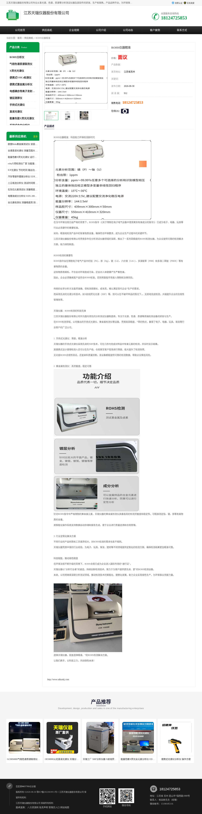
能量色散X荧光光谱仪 (22, 118)
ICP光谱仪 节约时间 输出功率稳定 (23, 170)
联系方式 (182, 30)
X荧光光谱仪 (17, 70)
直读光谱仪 (16, 111)
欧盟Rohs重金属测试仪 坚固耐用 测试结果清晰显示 (23, 144)
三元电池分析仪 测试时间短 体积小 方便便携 (23, 183)
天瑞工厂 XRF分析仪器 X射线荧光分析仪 (66, 759)
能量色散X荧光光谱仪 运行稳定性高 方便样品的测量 (23, 157)
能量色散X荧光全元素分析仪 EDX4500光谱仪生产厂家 (110, 759)
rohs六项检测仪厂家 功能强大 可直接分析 (23, 163)
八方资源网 (33, 807)
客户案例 (155, 30)
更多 (35, 136)
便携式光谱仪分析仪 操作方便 (138, 759)
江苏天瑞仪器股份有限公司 (71, 792)
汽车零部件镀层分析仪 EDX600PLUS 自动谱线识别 (23, 176)
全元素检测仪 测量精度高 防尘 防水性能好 (23, 202)
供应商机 (47, 30)
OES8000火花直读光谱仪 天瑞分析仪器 (27, 759)
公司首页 (20, 30)
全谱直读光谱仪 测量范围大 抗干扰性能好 (23, 150)
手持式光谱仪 (17, 104)
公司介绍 (101, 30)
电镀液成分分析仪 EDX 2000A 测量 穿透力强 (23, 196)
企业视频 (74, 30)
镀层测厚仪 (16, 98)
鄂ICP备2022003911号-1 (48, 792)
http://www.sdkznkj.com (58, 679)
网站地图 (64, 807)
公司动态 (128, 30)
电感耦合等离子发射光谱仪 (25, 91)
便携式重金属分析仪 (21, 84)
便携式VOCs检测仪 (20, 77)
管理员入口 (54, 807)
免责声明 (43, 807)
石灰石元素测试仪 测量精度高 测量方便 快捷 (23, 189)
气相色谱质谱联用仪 (21, 64)
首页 (19, 38)
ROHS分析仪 (17, 57)
